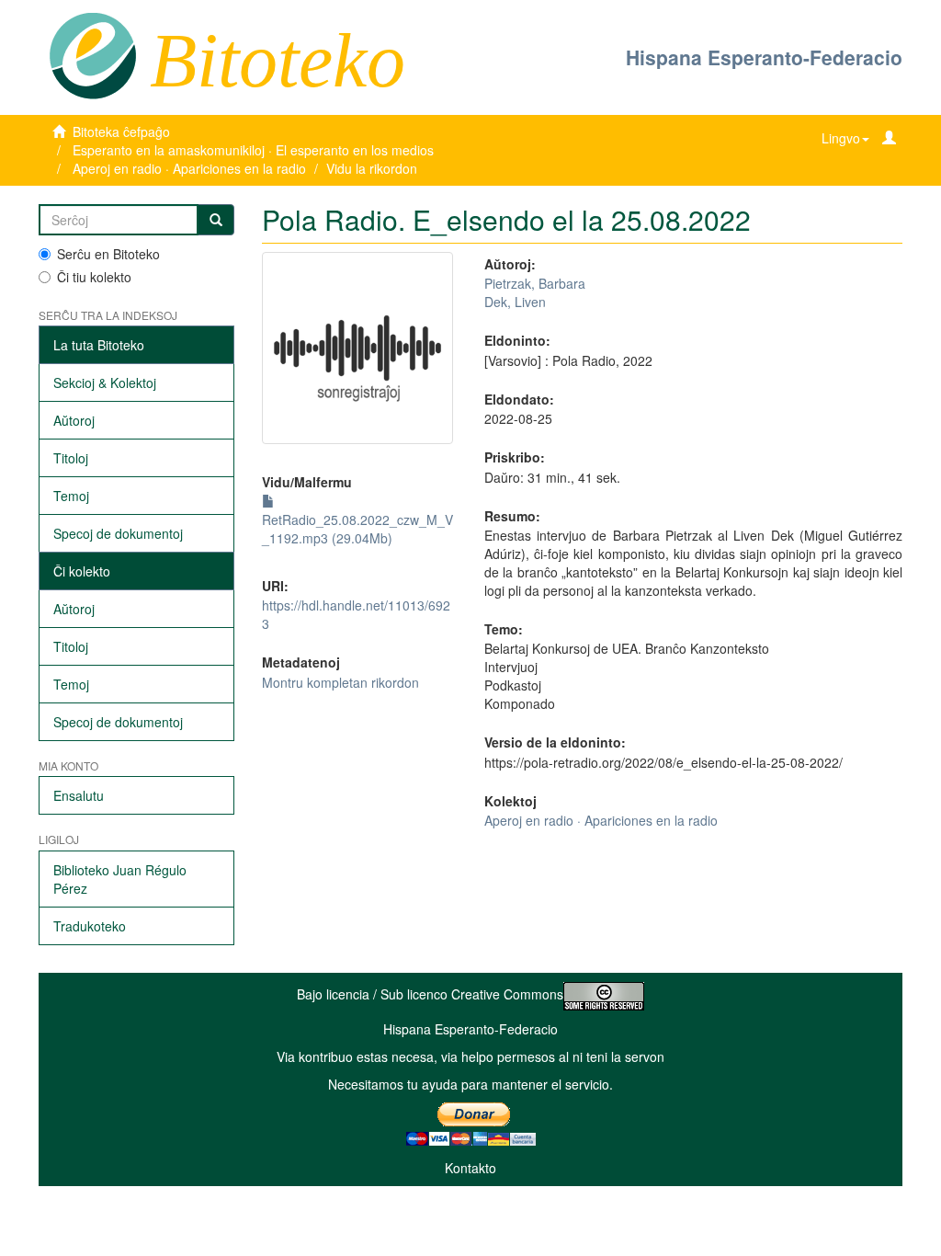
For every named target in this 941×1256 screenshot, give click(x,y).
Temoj (71, 495)
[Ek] (216, 219)
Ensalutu (78, 795)
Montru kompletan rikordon (340, 682)
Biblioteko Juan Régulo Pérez (120, 879)
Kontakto (470, 1168)
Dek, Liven (515, 301)
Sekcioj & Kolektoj (104, 382)
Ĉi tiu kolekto (94, 277)
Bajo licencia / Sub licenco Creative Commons (430, 994)
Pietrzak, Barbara (534, 283)
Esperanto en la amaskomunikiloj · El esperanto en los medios (253, 150)
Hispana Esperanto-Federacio (764, 57)
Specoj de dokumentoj (118, 533)
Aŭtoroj (74, 420)
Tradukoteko (89, 926)
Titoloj (70, 458)
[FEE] (92, 54)
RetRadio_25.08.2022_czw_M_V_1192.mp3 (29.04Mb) (357, 528)
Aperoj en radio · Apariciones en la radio (189, 168)
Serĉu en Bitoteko (108, 254)
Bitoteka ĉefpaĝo (121, 131)
